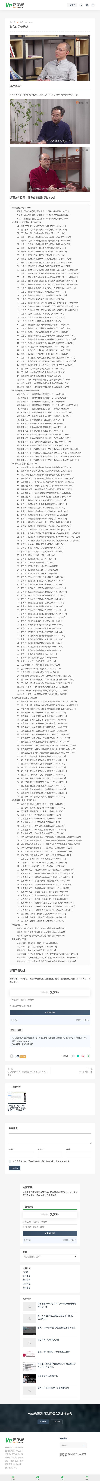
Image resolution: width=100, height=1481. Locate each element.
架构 (12, 1030)
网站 (68, 1150)
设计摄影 (26, 1288)
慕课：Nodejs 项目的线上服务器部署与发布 (57, 1328)
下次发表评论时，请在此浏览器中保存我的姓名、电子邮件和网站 (41, 1162)
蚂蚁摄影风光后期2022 (48, 1376)
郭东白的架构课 (27, 1044)
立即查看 (43, 1421)
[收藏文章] (73, 1056)
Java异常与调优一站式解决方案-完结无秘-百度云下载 (27, 1073)
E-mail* (41, 1150)
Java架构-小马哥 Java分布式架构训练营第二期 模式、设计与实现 (17, 1108)
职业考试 (26, 1284)
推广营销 (26, 1276)
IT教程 (21, 22)
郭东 (19, 1030)
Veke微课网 (16, 1044)
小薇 (17, 1056)
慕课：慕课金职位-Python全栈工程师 (54, 1352)
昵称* (11, 1150)
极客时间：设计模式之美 (48, 1340)
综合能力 (26, 1280)
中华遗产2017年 (85, 1072)
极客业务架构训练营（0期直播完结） (54, 1388)
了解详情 (57, 1421)
